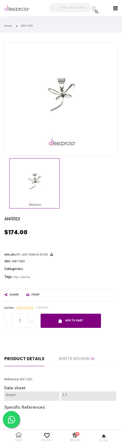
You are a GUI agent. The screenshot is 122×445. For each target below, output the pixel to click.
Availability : (12, 254)
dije (16, 277)
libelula (25, 277)
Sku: (7, 261)
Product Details (24, 359)
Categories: (14, 269)
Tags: (8, 277)
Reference (11, 379)
